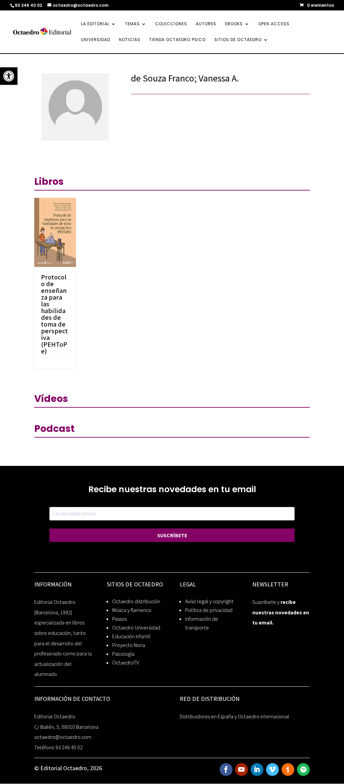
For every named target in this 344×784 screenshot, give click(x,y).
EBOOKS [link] (234, 24)
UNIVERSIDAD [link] (95, 39)
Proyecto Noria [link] (128, 645)
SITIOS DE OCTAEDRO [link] (238, 39)
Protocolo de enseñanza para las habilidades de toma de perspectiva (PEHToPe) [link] (54, 314)
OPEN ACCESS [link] (274, 24)
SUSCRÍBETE (172, 535)
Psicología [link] (123, 653)
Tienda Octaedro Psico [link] (177, 39)
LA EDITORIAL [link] (95, 24)
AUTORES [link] (206, 24)
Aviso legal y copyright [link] (209, 601)
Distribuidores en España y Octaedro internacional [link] (234, 716)
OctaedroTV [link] (125, 662)
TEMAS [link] (132, 24)
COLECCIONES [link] (171, 24)
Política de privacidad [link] (208, 610)
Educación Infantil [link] (131, 636)
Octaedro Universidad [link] (136, 627)
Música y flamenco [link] (132, 610)
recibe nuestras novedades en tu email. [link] (280, 612)
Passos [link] (119, 618)
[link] (8, 76)
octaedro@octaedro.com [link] (62, 737)
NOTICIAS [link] (129, 39)
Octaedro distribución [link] (136, 601)
